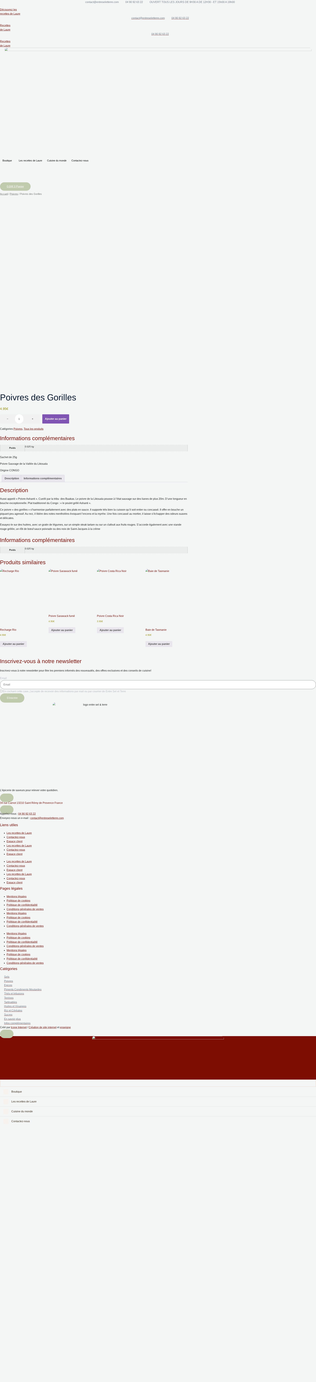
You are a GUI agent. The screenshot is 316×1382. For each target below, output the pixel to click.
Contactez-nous (80, 160)
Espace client (14, 841)
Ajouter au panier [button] (13, 644)
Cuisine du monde (56, 160)
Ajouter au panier (55, 418)
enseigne (65, 1027)
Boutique (7, 160)
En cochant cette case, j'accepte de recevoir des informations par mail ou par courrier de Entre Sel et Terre (64, 691)
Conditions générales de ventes (25, 909)
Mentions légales (16, 896)
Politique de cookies (18, 900)
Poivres (14, 194)
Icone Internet (19, 1027)
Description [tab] (12, 478)
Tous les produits (33, 428)
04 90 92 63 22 (27, 813)
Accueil (4, 194)
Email (3, 678)
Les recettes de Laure (30, 160)
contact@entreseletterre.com (47, 818)
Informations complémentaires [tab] (43, 478)
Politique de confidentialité (22, 905)
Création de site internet (42, 1027)
